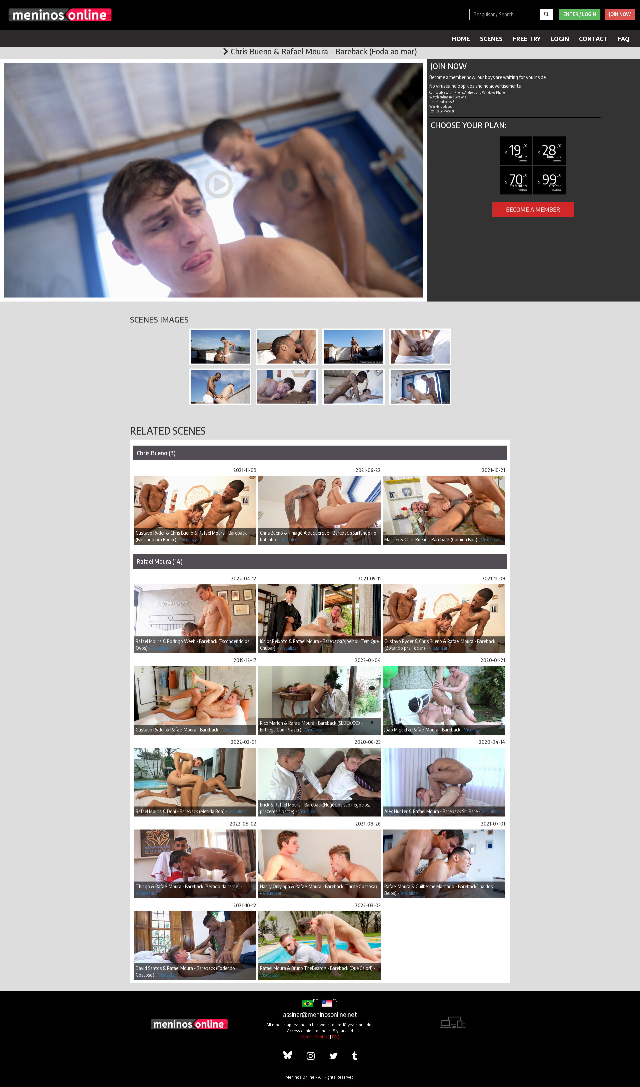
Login (560, 38)
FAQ (624, 38)
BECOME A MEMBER (533, 209)
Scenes (491, 38)
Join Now (620, 14)
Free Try (527, 38)
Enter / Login (579, 14)
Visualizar (189, 539)
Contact (593, 38)
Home (461, 38)
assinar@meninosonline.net (320, 1014)
